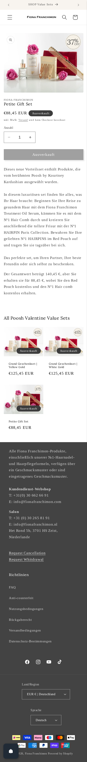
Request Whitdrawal (26, 559)
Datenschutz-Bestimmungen (30, 641)
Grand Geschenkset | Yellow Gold (23, 365)
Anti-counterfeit (21, 598)
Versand (23, 120)
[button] (9, 17)
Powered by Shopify (60, 753)
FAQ (12, 587)
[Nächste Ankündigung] (78, 5)
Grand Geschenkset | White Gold (63, 365)
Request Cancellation (27, 553)
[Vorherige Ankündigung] (9, 5)
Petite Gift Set (19, 421)
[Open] (11, 751)
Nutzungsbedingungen (26, 609)
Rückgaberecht (20, 619)
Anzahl (8, 127)
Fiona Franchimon (36, 753)
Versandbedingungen (25, 630)
